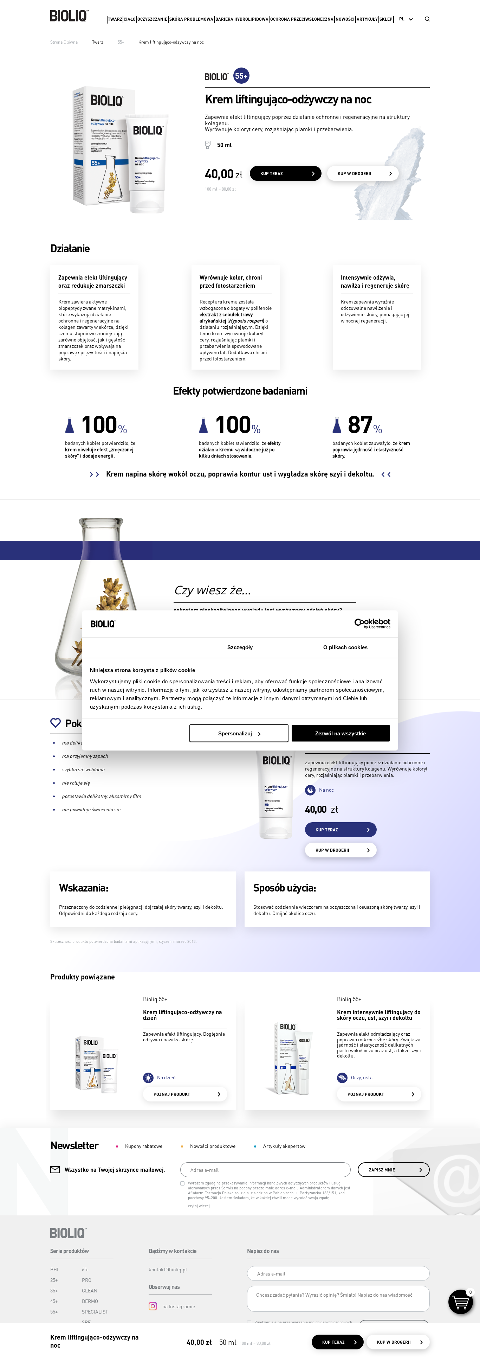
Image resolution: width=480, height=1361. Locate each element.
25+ (54, 1280)
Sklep (386, 19)
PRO (86, 1280)
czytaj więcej (199, 1205)
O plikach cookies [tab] (345, 647)
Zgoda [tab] (135, 647)
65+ (85, 1269)
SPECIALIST (95, 1311)
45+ (54, 1301)
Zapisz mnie (382, 1169)
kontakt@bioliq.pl (168, 1269)
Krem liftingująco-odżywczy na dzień (182, 1015)
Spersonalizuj (235, 733)
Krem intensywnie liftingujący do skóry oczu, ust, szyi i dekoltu (379, 1015)
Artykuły (367, 19)
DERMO (90, 1301)
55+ (121, 42)
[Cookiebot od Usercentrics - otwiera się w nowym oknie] (359, 624)
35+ (54, 1290)
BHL (55, 1269)
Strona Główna (64, 42)
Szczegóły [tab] (240, 647)
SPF (86, 1322)
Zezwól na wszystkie (340, 733)
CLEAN (89, 1290)
